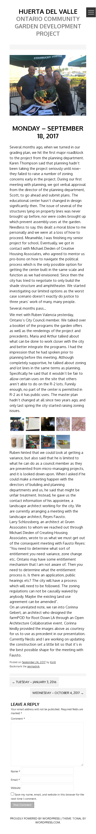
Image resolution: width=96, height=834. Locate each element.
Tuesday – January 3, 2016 (34, 682)
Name (15, 771)
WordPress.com (47, 822)
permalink (33, 666)
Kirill (53, 662)
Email (15, 779)
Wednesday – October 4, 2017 (58, 693)
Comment (18, 718)
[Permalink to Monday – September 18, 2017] (48, 116)
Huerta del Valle (48, 11)
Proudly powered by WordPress (35, 818)
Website (15, 788)
